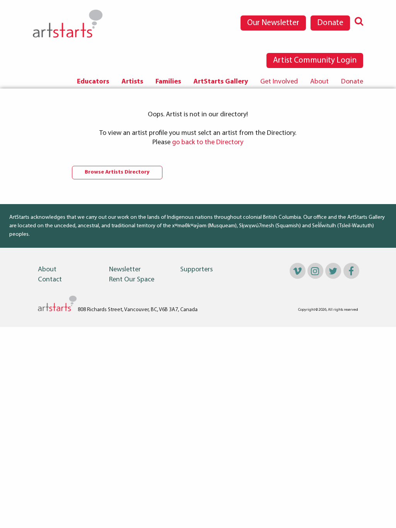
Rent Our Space (131, 279)
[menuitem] (93, 82)
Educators (93, 81)
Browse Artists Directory (117, 172)
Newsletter (125, 269)
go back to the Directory (207, 142)
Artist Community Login (315, 60)
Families (168, 81)
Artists (132, 81)
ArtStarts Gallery (220, 81)
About (319, 81)
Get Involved (279, 81)
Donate (330, 23)
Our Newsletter (273, 23)
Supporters (196, 269)
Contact (50, 279)
